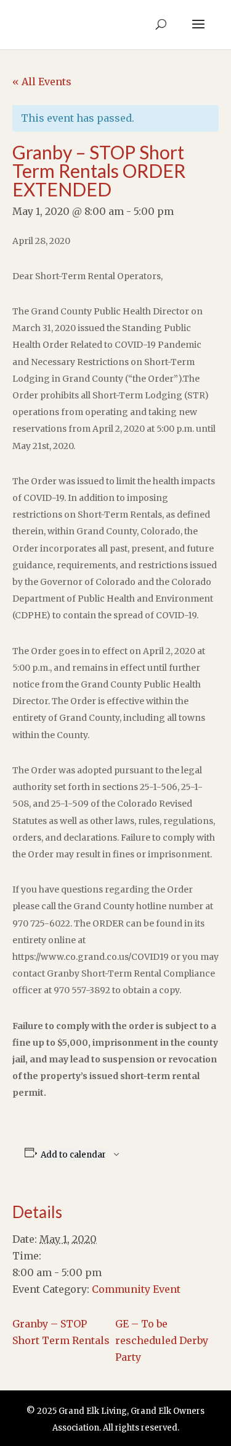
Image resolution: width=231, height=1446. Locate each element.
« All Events (41, 81)
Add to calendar (73, 1155)
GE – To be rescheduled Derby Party (161, 1340)
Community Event (136, 1289)
